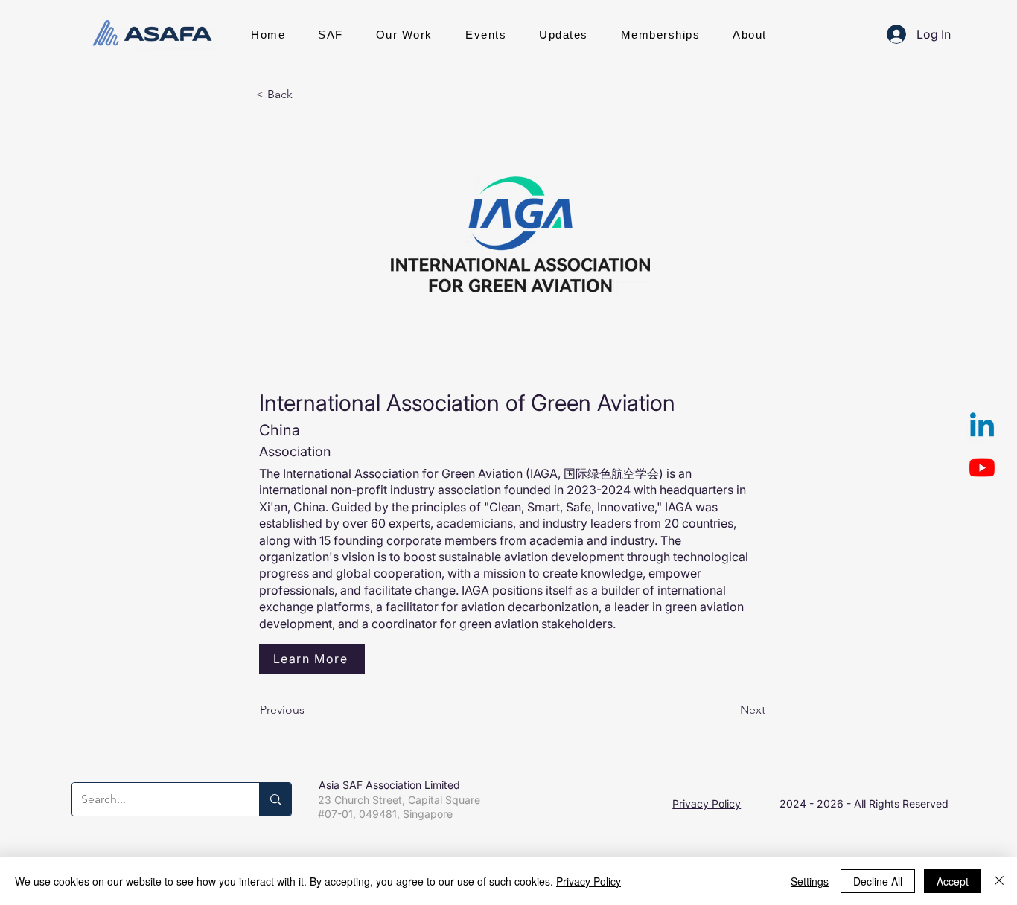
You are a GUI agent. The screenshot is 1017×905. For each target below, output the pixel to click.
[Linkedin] (982, 427)
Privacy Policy (706, 803)
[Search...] (275, 799)
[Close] (999, 881)
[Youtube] (982, 467)
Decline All (877, 881)
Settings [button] (810, 881)
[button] (331, 34)
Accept (953, 881)
